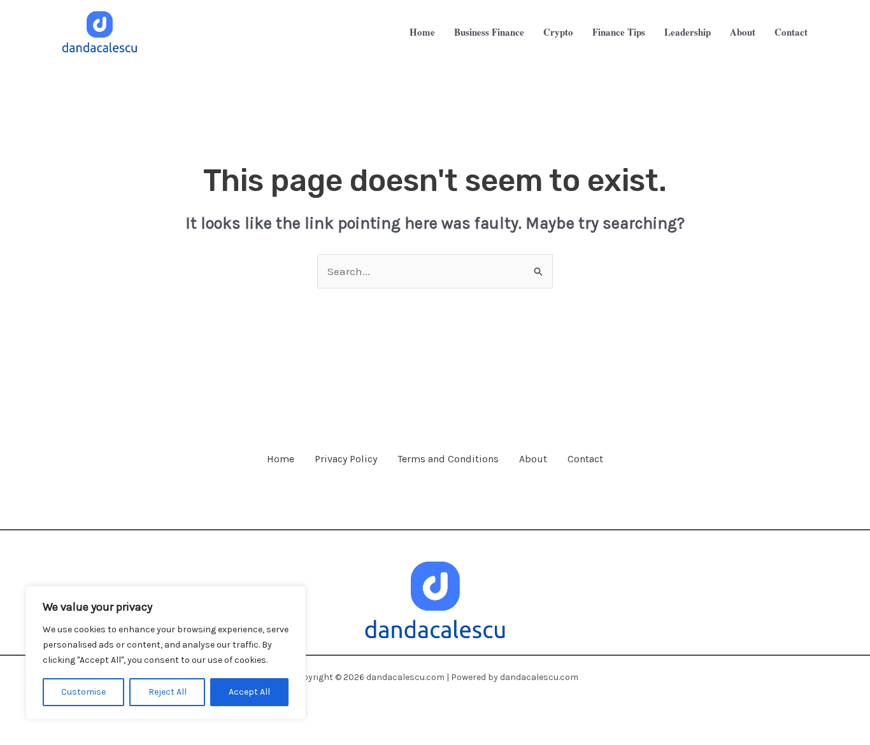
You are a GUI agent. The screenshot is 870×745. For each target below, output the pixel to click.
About (533, 459)
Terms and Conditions (448, 459)
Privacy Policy (346, 459)
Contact (585, 459)
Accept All (249, 691)
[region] (165, 653)
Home (280, 459)
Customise (83, 691)
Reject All (167, 691)
